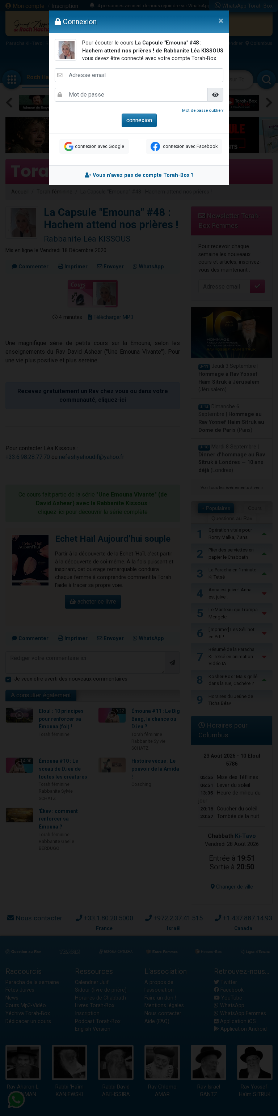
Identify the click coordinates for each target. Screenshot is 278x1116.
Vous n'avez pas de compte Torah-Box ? (142, 175)
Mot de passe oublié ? (202, 110)
